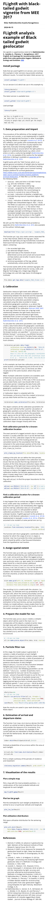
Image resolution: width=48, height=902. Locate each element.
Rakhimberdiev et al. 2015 (13, 321)
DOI (22, 60)
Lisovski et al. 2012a (34, 140)
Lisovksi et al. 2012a (30, 518)
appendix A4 (34, 157)
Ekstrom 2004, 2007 (36, 308)
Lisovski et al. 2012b (37, 516)
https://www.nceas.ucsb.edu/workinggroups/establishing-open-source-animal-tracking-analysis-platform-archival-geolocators (24, 175)
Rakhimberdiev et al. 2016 (13, 159)
